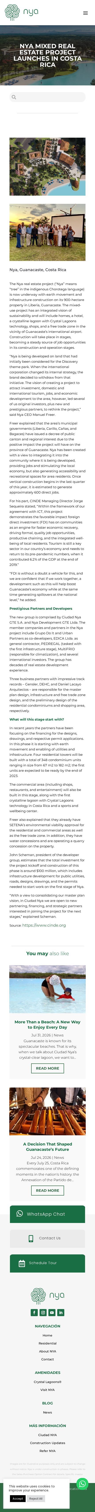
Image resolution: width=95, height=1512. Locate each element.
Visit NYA (47, 1390)
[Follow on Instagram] (43, 1312)
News (59, 1035)
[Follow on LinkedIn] (60, 1312)
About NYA (47, 1351)
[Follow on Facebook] (34, 1312)
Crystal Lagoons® (47, 1382)
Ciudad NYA (47, 1435)
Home (47, 1335)
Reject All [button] (35, 1499)
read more (47, 1068)
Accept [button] (18, 1499)
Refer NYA (47, 1451)
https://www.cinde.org (44, 925)
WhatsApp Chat (46, 1214)
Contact (47, 1359)
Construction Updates (47, 1443)
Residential (48, 1343)
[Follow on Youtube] (51, 1312)
